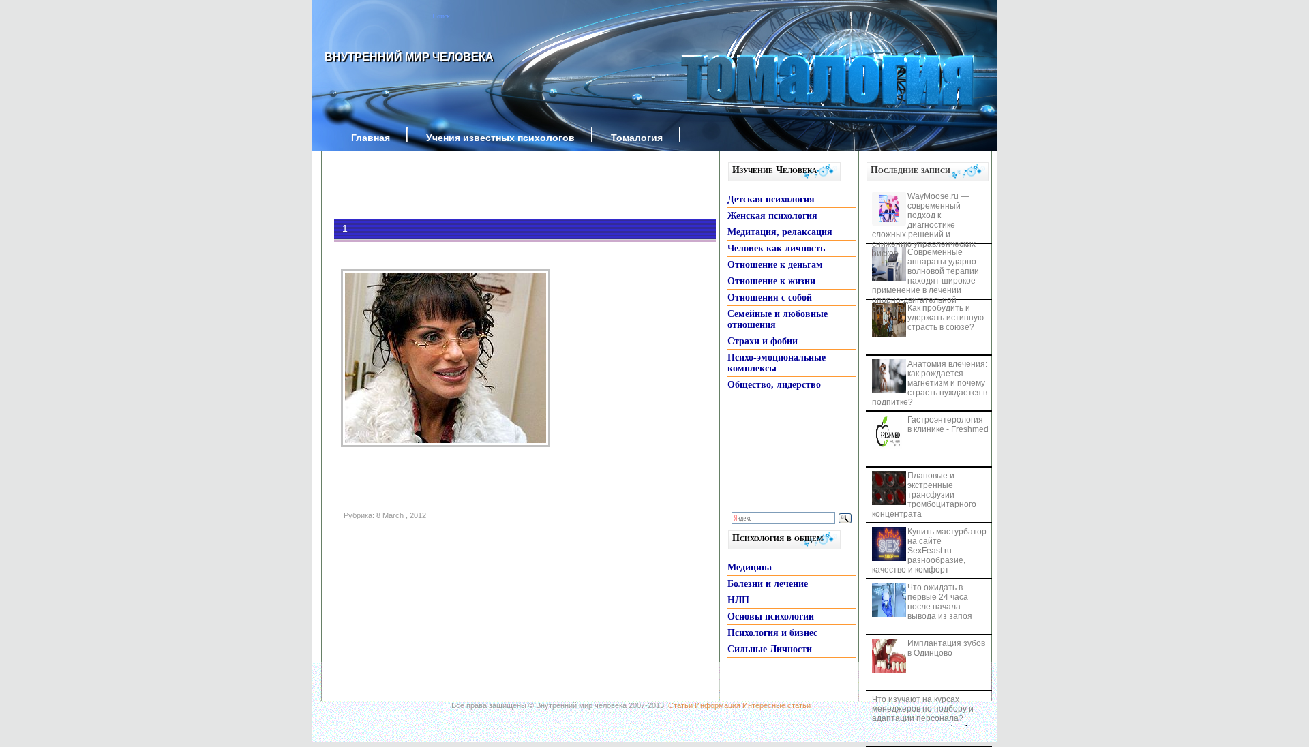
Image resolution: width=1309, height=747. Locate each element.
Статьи (680, 705)
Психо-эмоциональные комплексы (776, 363)
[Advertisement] (504, 185)
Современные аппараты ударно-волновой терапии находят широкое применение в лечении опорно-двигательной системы (925, 280)
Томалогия (637, 137)
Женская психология (772, 216)
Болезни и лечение (767, 584)
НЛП (738, 600)
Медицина (749, 567)
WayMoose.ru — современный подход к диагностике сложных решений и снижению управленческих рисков (924, 225)
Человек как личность (776, 248)
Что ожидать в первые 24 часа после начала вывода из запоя (939, 602)
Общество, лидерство (774, 385)
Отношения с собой (769, 297)
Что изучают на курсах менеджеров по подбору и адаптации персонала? (923, 709)
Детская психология (771, 199)
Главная (370, 137)
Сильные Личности (769, 649)
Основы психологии (770, 616)
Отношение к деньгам (775, 265)
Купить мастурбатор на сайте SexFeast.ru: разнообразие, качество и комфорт (929, 551)
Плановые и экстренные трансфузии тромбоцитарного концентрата (924, 495)
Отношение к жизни (771, 281)
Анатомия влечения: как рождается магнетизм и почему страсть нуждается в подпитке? (929, 383)
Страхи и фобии (762, 341)
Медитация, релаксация (779, 232)
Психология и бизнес (772, 633)
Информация (717, 705)
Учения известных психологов (500, 137)
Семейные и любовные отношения (777, 319)
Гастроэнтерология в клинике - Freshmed (948, 424)
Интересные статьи (776, 705)
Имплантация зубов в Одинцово (946, 648)
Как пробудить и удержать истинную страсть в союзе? (945, 317)
